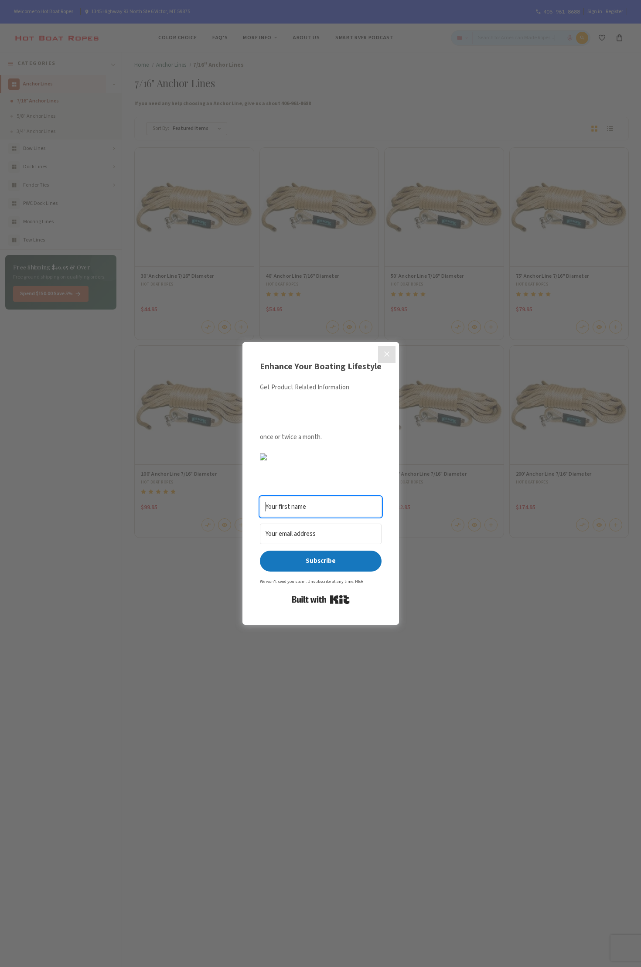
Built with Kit (321, 599)
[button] (321, 456)
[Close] (387, 354)
